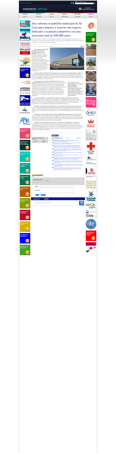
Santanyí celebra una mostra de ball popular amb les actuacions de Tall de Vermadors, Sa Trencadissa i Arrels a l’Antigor (67, 143)
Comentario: (37, 190)
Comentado (79, 137)
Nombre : (37, 186)
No (45, 141)
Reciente (56, 137)
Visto (68, 137)
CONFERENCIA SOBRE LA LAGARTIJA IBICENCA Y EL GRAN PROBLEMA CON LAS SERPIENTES (66, 141)
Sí (36, 141)
